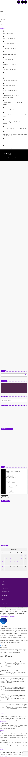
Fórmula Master (6, 419)
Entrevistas (4, 181)
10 (2, 561)
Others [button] (1, 749)
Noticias (4, 216)
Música (4, 263)
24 (2, 567)
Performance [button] (3, 721)
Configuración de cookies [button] (5, 616)
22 (21, 564)
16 (25, 561)
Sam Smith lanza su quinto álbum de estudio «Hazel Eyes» (16, 505)
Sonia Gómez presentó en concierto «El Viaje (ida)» (11, 221)
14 (17, 561)
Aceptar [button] (12, 616)
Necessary (4, 645)
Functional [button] (2, 713)
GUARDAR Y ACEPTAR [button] (4, 756)
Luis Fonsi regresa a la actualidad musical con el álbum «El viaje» (13, 315)
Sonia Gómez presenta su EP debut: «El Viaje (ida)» (12, 268)
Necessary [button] (2, 644)
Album (4, 310)
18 (6, 564)
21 (17, 564)
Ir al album (2, 28)
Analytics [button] (2, 730)
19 (10, 564)
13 (13, 561)
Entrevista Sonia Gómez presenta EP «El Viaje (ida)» (13, 185)
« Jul (2, 572)
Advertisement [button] (3, 739)
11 (6, 561)
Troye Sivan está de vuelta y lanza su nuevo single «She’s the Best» (16, 531)
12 (10, 561)
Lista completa (4, 496)
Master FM (4, 416)
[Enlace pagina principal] (3, 2)
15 (21, 561)
